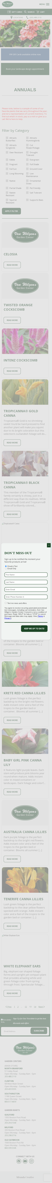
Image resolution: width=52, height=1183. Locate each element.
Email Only (11, 569)
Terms (40, 616)
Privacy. (7, 618)
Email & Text (12, 566)
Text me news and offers (17, 603)
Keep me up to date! (34, 628)
